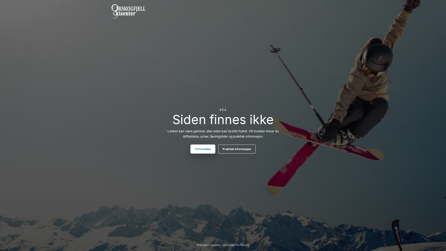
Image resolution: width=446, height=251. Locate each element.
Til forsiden (203, 149)
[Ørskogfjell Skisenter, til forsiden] (223, 11)
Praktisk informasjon (237, 149)
